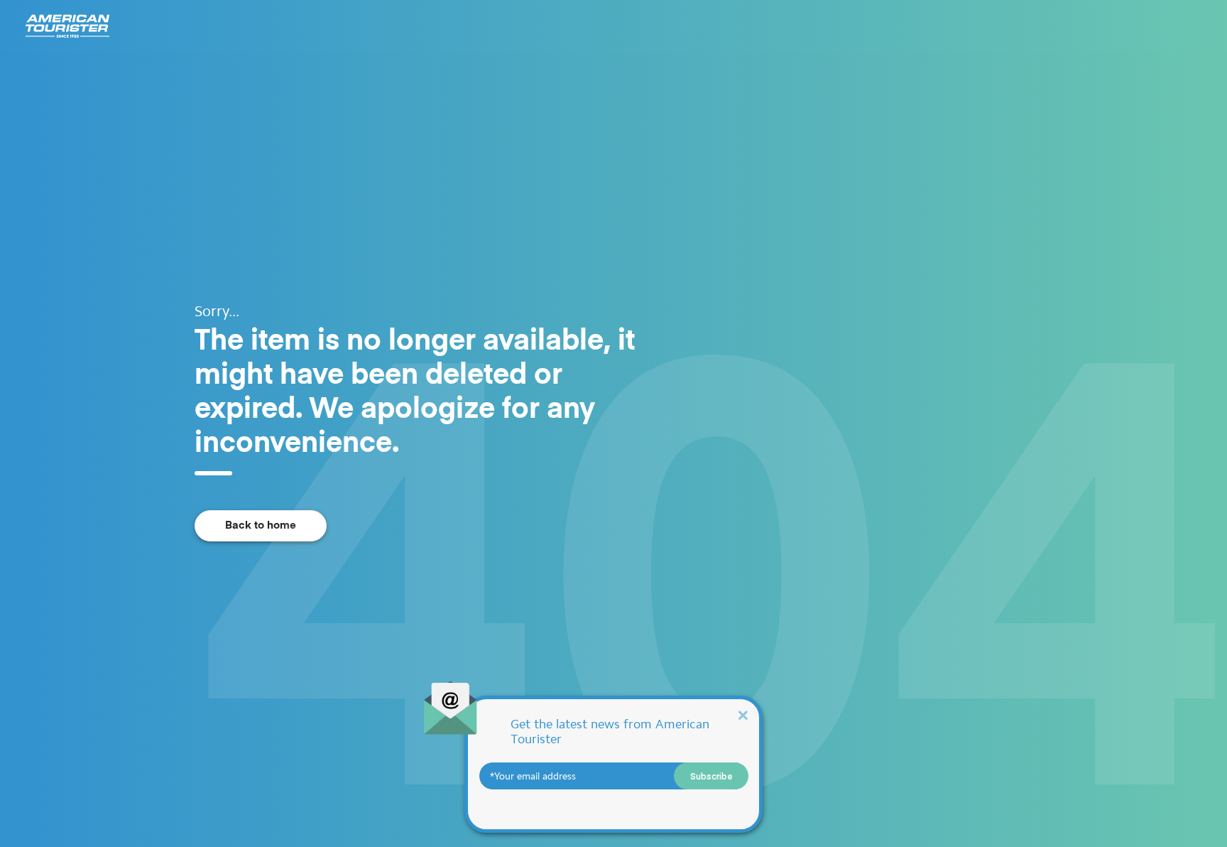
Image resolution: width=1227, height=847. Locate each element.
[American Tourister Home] (67, 26)
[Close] (743, 714)
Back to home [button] (260, 525)
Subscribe (711, 776)
